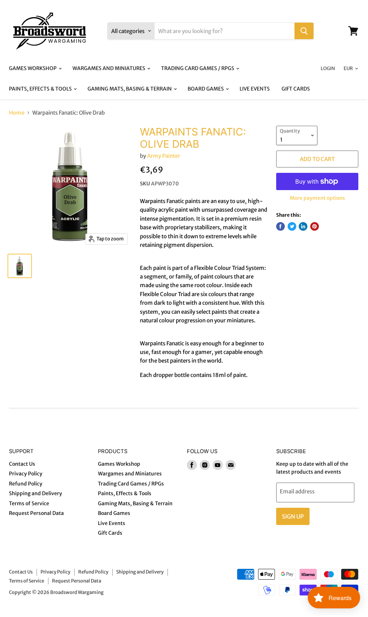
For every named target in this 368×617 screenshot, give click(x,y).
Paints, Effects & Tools (41, 89)
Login (328, 68)
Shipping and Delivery (35, 493)
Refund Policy (25, 483)
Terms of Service (29, 503)
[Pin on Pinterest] (314, 226)
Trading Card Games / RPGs (198, 68)
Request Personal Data (36, 513)
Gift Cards (296, 89)
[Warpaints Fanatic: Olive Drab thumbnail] (19, 265)
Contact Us (22, 464)
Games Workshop (33, 68)
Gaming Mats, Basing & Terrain (130, 89)
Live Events (255, 89)
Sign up (293, 516)
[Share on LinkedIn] (303, 226)
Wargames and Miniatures (109, 68)
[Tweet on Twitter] (292, 226)
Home (16, 112)
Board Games (206, 89)
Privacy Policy (25, 473)
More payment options (317, 198)
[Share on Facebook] (280, 226)
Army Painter (163, 155)
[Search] (303, 31)
